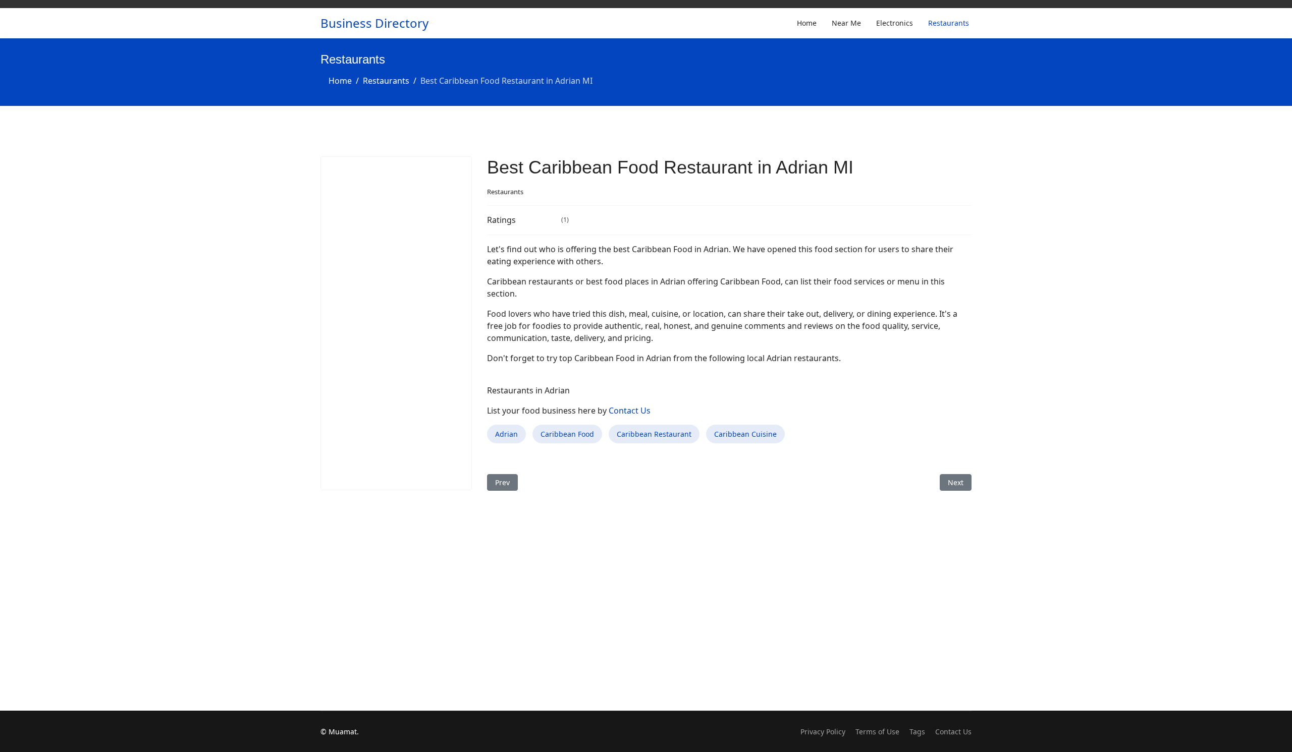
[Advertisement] (396, 323)
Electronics (894, 23)
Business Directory (374, 23)
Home (807, 23)
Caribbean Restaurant (654, 434)
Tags (917, 731)
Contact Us (630, 410)
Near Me (846, 23)
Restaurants (948, 23)
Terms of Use (877, 731)
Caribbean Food (567, 434)
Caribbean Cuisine (745, 434)
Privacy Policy (822, 731)
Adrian (506, 434)
